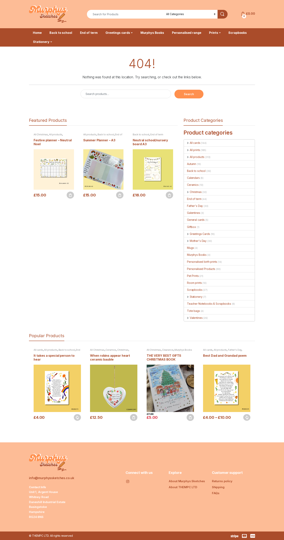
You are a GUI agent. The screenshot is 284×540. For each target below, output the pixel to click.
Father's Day (195, 205)
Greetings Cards (200, 233)
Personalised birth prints (202, 261)
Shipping (218, 487)
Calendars (193, 177)
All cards (195, 142)
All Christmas (41, 134)
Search (189, 94)
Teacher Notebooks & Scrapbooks (209, 303)
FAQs (215, 493)
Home (37, 33)
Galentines (193, 212)
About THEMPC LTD (183, 487)
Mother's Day (198, 240)
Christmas (196, 192)
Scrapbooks (237, 33)
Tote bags (193, 310)
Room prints (194, 282)
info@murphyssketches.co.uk (51, 478)
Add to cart (70, 195)
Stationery (41, 42)
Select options (76, 417)
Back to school (60, 33)
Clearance (167, 349)
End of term (89, 33)
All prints (195, 150)
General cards (196, 219)
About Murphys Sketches (187, 481)
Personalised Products (201, 268)
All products (55, 134)
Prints (213, 33)
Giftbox (191, 227)
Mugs (190, 247)
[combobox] (125, 14)
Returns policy (222, 481)
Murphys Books (152, 33)
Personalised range (186, 33)
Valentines (196, 317)
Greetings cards (117, 33)
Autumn (191, 163)
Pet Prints (193, 275)
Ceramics (193, 184)
